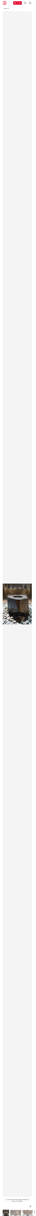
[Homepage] (5, 3)
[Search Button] (25, 3)
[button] (30, 1206)
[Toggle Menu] (30, 3)
